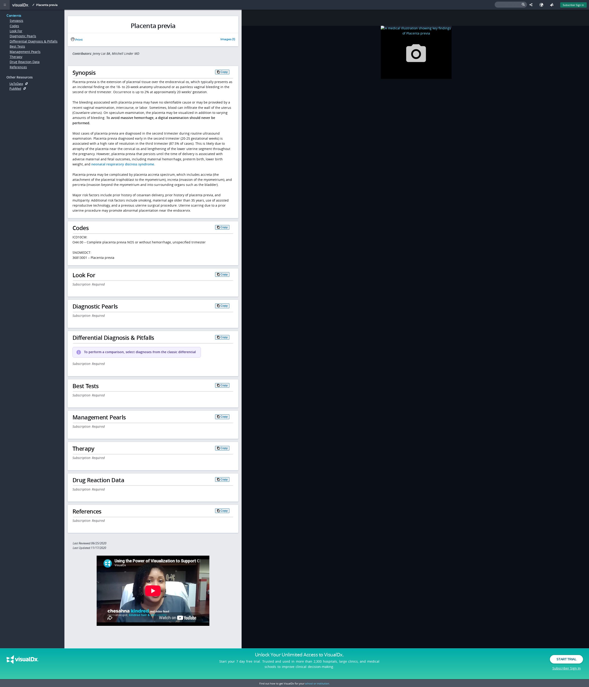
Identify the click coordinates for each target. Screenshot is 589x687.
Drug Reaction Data (25, 62)
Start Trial (566, 659)
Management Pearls (25, 51)
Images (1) (227, 39)
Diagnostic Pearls (23, 36)
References (18, 67)
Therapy (16, 57)
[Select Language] (542, 5)
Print (79, 39)
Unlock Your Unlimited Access (299, 654)
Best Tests (17, 46)
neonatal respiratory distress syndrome (122, 164)
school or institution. (317, 683)
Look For (16, 31)
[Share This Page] (532, 5)
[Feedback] (553, 5)
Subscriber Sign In (573, 5)
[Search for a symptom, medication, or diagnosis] (511, 5)
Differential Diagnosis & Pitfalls (34, 41)
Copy (224, 72)
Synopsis (16, 20)
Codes (14, 26)
